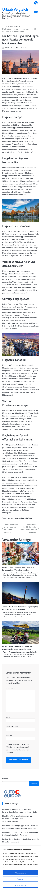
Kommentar (11, 688)
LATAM (29, 518)
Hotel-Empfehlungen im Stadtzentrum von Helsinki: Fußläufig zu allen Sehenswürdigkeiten (19, 818)
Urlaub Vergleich (15, 9)
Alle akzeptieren (20, 873)
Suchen (5, 779)
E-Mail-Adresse (12, 726)
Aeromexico (13, 518)
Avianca (22, 518)
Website (9, 735)
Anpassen (20, 879)
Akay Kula (22, 47)
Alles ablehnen (20, 885)
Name (8, 717)
